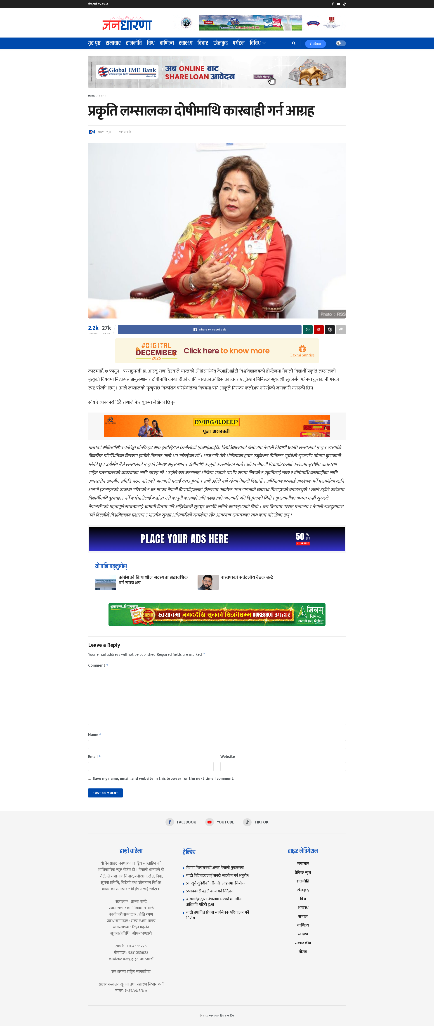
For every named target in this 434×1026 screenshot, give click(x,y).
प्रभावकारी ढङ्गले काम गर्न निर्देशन (210, 891)
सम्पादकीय (303, 943)
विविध (255, 43)
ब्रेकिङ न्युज (303, 872)
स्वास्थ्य (186, 43)
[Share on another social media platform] (341, 329)
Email (94, 757)
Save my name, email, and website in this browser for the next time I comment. (163, 779)
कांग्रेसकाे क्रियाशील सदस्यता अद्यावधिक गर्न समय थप (153, 580)
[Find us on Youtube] (338, 4)
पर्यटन (239, 43)
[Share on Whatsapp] (308, 329)
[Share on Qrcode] (319, 329)
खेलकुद (220, 43)
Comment (98, 665)
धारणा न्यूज (104, 131)
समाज (303, 916)
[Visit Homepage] (127, 23)
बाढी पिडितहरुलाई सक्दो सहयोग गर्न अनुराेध (217, 875)
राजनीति (134, 43)
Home (91, 95)
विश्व (151, 43)
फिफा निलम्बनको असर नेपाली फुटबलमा (215, 867)
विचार (203, 43)
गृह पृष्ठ (94, 43)
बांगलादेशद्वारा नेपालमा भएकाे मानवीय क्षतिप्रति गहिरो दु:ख (213, 902)
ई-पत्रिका (315, 43)
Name (94, 735)
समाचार (113, 43)
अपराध (303, 907)
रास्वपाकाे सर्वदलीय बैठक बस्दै (247, 577)
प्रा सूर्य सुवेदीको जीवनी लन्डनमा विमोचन (217, 883)
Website (227, 757)
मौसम (303, 951)
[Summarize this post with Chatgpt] (330, 329)
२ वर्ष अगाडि (124, 131)
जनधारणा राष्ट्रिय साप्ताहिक (221, 1015)
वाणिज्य (167, 43)
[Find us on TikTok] (344, 4)
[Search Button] (293, 43)
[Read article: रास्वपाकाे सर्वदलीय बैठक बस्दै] (208, 582)
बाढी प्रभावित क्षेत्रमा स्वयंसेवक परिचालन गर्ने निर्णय (217, 915)
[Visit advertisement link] (259, 22)
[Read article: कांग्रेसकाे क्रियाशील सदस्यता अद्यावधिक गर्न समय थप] (105, 582)
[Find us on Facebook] (333, 4)
